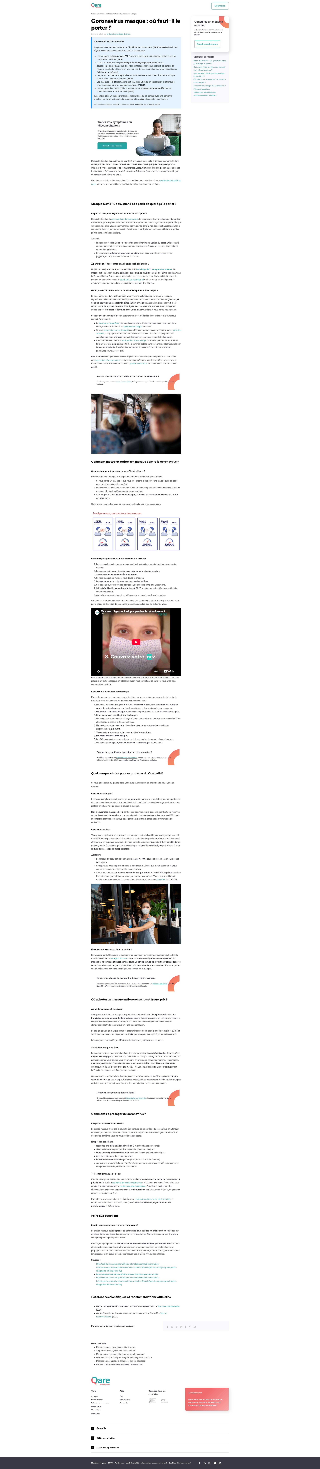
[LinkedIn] (181, 1327)
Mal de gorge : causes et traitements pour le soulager (120, 1354)
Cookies (173, 1463)
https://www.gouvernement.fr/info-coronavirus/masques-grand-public (127, 1274)
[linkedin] (220, 1463)
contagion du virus (118, 958)
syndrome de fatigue (133, 327)
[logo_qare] (96, 4)
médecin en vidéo (159, 984)
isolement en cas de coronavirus (127, 1183)
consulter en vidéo (123, 382)
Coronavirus (124, 14)
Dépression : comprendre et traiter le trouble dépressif (120, 1361)
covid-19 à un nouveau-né (132, 280)
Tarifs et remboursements (100, 1403)
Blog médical (95, 1410)
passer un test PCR (139, 364)
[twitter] (205, 1463)
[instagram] (209, 1463)
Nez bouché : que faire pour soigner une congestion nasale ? (124, 1358)
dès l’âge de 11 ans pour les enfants (154, 269)
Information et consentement (154, 1463)
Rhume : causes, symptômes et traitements (115, 1347)
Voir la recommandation (169, 1306)
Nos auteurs (95, 1413)
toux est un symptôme (109, 323)
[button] (160, 1428)
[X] (172, 1327)
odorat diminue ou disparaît (116, 330)
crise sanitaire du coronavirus (124, 219)
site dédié (160, 879)
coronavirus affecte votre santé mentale (153, 1199)
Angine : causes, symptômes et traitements (115, 1351)
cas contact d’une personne (107, 360)
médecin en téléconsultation (133, 1186)
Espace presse (96, 1406)
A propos (94, 1396)
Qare (93, 14)
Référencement (184, 1463)
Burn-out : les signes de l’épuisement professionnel (119, 1364)
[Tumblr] (185, 1327)
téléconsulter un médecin (135, 1098)
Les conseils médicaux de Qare (107, 14)
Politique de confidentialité (127, 1463)
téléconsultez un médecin (126, 757)
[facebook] (199, 1463)
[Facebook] (167, 1327)
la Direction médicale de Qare (118, 34)
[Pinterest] (190, 1327)
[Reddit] (176, 1327)
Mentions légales (98, 1463)
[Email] (194, 1327)
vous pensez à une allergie (134, 340)
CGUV (110, 1463)
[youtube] (215, 1463)
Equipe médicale (97, 1399)
